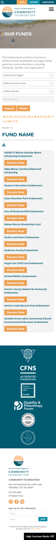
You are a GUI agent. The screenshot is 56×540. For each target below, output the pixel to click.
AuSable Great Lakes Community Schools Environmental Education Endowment (27, 320)
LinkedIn (22, 502)
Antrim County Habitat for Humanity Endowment (25, 291)
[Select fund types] (28, 75)
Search (2, 2)
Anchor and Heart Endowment (21, 237)
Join (43, 519)
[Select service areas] (28, 83)
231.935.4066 (15, 492)
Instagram (11, 502)
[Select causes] (28, 91)
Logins (34, 2)
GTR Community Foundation (18, 12)
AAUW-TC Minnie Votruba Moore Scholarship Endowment (22, 154)
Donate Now (15, 163)
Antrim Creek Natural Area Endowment (27, 305)
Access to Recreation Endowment (23, 185)
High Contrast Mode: (40, 536)
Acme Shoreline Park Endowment (23, 198)
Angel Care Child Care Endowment (23, 263)
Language (48, 2)
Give (22, 2)
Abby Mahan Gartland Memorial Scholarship (22, 170)
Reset (24, 108)
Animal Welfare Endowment (20, 276)
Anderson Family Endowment (21, 250)
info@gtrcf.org (16, 495)
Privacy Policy (35, 529)
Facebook (16, 502)
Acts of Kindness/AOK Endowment (24, 211)
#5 (4, 116)
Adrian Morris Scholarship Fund (22, 224)
